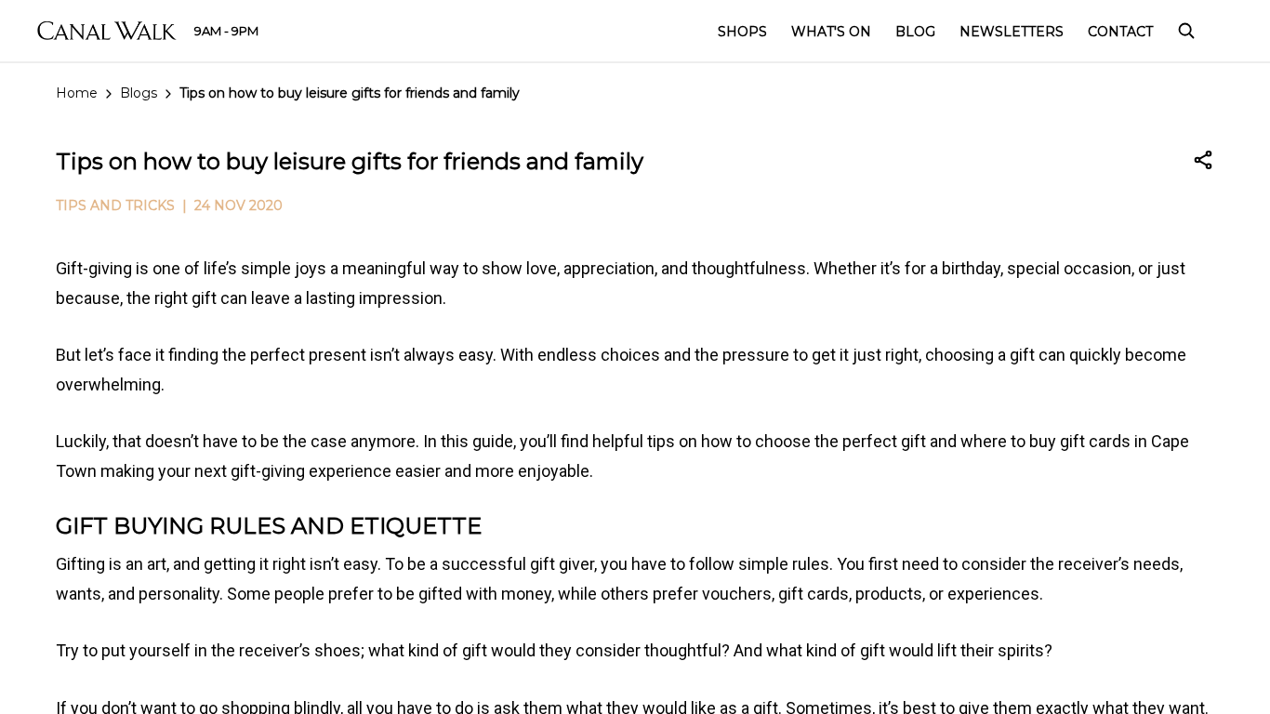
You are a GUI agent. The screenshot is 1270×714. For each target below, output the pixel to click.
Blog (915, 31)
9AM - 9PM (226, 30)
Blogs (138, 93)
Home (77, 93)
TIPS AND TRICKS (115, 205)
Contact (1120, 31)
